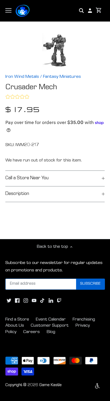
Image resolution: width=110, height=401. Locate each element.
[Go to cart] (99, 10)
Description (17, 194)
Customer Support (50, 325)
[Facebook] (17, 301)
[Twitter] (9, 301)
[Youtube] (34, 301)
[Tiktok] (42, 301)
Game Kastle (50, 385)
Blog (51, 332)
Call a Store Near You (27, 178)
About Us (14, 325)
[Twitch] (59, 301)
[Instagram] (25, 301)
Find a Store (17, 319)
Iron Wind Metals (22, 77)
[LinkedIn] (51, 301)
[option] (55, 50)
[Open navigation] (8, 10)
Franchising (84, 319)
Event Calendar (51, 319)
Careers (31, 332)
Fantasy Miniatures (62, 77)
